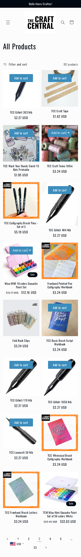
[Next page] (45, 547)
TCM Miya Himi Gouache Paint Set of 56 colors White (60, 514)
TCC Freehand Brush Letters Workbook (21, 514)
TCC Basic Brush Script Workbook (59, 342)
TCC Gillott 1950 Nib (60, 402)
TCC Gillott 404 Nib (60, 230)
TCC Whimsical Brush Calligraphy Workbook (59, 457)
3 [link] (39, 538)
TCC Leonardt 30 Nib (21, 452)
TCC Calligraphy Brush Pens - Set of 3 (21, 224)
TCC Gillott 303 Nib (21, 112)
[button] (8, 22)
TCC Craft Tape (59, 111)
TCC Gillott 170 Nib (21, 400)
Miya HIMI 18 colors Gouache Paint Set (21, 285)
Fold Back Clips (21, 340)
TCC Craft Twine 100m (60, 166)
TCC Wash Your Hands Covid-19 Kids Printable (21, 167)
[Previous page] (7, 539)
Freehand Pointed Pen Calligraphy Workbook (59, 285)
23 (35, 547)
